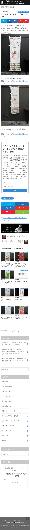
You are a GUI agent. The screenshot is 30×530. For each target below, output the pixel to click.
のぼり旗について (7, 396)
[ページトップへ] (27, 518)
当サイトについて (13, 520)
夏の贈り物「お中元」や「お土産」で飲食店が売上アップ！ (14, 343)
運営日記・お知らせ (8, 401)
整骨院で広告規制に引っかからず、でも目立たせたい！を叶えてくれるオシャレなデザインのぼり (14, 352)
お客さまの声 (6, 391)
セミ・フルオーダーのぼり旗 (10, 421)
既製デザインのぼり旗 (8, 198)
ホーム (5, 520)
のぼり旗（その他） (8, 430)
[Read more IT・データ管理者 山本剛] (15, 473)
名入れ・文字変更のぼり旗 (10, 416)
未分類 (4, 440)
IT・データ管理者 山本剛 (15, 483)
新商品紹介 (5, 381)
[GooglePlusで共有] (20, 20)
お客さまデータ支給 (8, 425)
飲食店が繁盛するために (9, 386)
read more (15, 489)
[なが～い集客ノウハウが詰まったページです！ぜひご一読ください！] (15, 231)
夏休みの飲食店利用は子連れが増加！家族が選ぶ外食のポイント (14, 360)
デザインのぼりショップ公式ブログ (17, 525)
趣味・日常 (5, 435)
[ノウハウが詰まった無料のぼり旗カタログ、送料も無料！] (15, 220)
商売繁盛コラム (6, 406)
